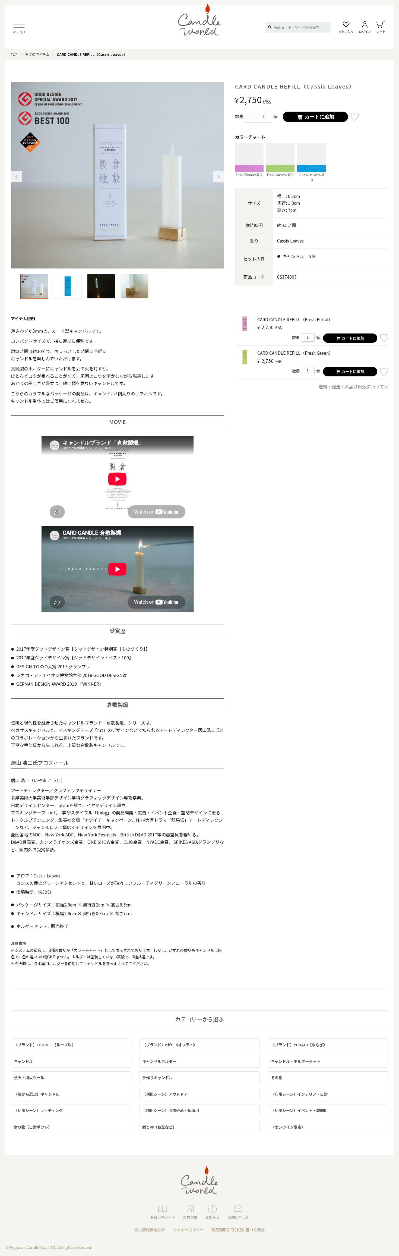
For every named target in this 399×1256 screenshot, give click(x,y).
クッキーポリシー (188, 1229)
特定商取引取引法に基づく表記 (238, 1229)
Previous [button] (16, 176)
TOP (14, 54)
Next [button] (218, 176)
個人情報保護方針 (149, 1229)
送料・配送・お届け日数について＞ (353, 386)
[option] (117, 175)
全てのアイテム (37, 54)
